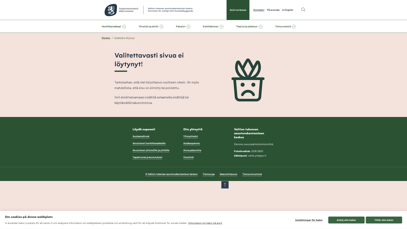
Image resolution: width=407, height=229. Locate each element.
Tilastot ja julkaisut (247, 26)
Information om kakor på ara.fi (205, 223)
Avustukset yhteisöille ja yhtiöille (151, 150)
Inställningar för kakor (309, 220)
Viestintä (188, 157)
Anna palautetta (192, 150)
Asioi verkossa (238, 9)
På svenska (273, 9)
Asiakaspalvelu (191, 143)
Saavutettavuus (228, 173)
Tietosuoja (209, 173)
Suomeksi (258, 9)
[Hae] (303, 10)
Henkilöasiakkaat (111, 26)
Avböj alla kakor (346, 220)
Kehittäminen (210, 26)
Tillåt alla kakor (384, 220)
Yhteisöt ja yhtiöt (148, 26)
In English (287, 9)
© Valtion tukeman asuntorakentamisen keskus (171, 173)
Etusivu (106, 37)
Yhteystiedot (190, 136)
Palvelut (180, 26)
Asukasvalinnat (141, 136)
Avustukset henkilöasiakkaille (149, 143)
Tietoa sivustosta (252, 173)
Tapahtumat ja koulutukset (147, 157)
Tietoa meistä (283, 26)
